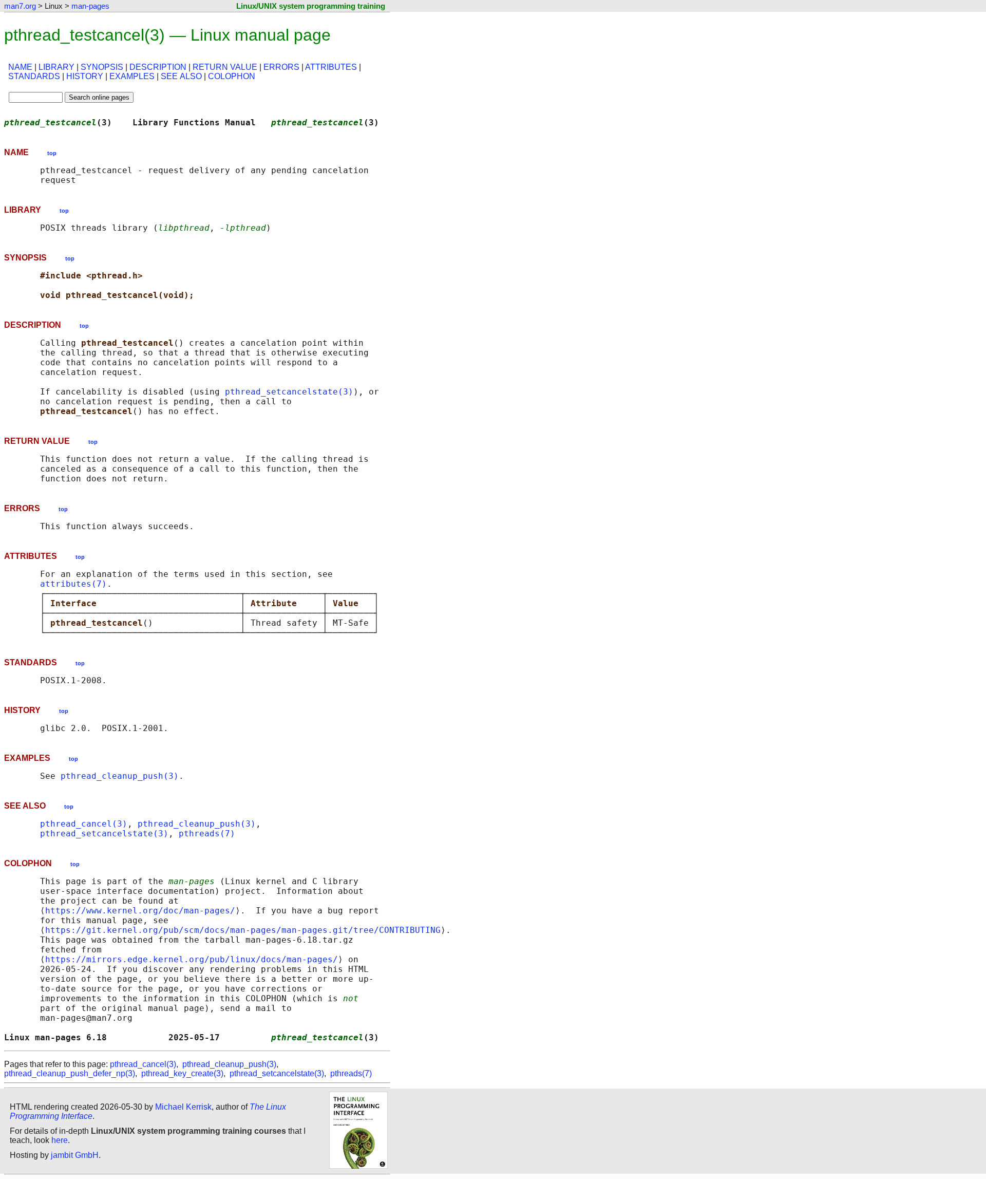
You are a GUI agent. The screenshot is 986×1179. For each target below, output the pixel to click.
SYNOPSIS (102, 67)
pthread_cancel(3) (83, 824)
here (59, 1140)
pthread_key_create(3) (182, 1073)
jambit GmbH (75, 1155)
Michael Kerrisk (183, 1106)
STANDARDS (34, 76)
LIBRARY (56, 67)
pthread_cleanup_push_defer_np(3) (69, 1073)
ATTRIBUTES (331, 67)
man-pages (90, 6)
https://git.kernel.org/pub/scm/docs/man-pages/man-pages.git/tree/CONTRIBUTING (243, 930)
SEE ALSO (181, 76)
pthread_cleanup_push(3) (120, 776)
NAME (20, 67)
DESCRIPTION (157, 67)
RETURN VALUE (225, 67)
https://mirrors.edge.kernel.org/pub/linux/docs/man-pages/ (191, 959)
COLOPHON (231, 76)
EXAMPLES (132, 76)
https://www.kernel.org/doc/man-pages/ (140, 910)
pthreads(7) (207, 833)
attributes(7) (73, 584)
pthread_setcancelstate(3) (289, 392)
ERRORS (281, 67)
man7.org (20, 6)
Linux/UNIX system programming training (310, 6)
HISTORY (84, 76)
